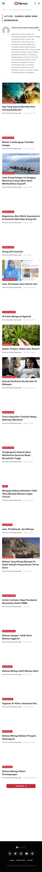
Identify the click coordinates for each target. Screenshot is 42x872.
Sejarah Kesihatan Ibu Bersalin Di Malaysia (19, 383)
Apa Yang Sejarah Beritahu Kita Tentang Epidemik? (18, 108)
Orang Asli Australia (12, 251)
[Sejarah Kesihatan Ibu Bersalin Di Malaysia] (21, 367)
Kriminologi (7, 344)
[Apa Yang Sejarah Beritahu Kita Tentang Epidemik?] (21, 93)
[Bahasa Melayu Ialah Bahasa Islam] (21, 657)
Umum (5, 486)
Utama (11, 860)
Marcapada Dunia (9, 631)
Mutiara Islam (7, 557)
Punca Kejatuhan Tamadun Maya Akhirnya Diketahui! (19, 418)
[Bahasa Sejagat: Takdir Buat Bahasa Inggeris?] (21, 621)
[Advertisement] (21, 814)
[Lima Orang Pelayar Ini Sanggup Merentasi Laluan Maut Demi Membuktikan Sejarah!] (21, 163)
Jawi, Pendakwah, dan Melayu (18, 529)
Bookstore (20, 860)
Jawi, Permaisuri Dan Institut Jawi (19, 284)
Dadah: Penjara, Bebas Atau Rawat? (21, 348)
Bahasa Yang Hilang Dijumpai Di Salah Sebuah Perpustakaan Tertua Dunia (20, 564)
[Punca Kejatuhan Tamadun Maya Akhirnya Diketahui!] (21, 403)
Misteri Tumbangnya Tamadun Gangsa (18, 144)
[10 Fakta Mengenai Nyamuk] (21, 302)
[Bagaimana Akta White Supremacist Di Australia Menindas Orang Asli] (21, 202)
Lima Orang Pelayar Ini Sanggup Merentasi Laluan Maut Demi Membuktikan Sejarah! (19, 180)
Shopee (30, 860)
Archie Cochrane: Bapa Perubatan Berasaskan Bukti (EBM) (19, 602)
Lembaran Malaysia (9, 279)
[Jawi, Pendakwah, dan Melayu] (21, 515)
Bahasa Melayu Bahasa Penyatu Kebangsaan (19, 737)
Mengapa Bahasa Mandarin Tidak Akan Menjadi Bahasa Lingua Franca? (19, 493)
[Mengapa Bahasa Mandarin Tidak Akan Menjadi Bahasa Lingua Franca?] (21, 477)
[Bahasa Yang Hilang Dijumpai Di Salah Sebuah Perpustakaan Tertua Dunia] (21, 547)
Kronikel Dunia (8, 102)
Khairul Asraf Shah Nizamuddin (25, 28)
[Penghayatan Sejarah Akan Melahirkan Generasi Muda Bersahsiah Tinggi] (21, 438)
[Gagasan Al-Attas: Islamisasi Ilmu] (21, 689)
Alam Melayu (7, 525)
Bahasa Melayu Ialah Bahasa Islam (20, 671)
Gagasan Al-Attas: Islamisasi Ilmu (19, 703)
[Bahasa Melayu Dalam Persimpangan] (21, 757)
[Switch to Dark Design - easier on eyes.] (35, 3)
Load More (20, 786)
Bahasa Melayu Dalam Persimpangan (14, 773)
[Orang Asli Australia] (21, 237)
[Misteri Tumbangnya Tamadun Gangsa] (21, 128)
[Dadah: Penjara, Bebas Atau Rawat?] (21, 335)
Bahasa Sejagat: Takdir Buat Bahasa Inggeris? (17, 637)
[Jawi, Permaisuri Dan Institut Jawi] (21, 270)
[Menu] (3, 3)
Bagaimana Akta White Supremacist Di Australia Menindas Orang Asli (21, 218)
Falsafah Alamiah (9, 312)
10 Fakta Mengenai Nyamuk (16, 316)
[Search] (39, 3)
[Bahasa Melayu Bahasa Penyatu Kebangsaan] (21, 722)
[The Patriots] (21, 3)
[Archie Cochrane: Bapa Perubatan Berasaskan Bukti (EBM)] (21, 586)
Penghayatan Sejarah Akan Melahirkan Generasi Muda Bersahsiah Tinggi (16, 455)
